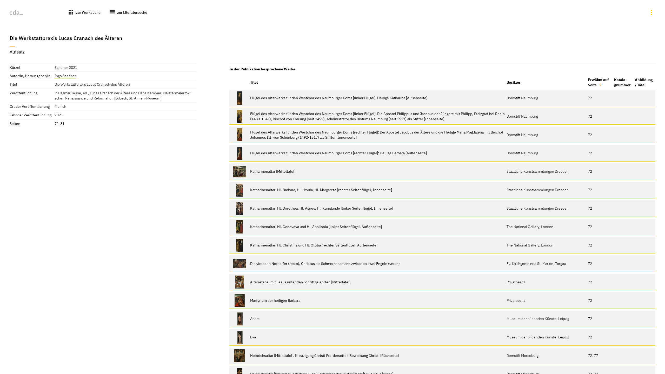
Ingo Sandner (65, 75)
